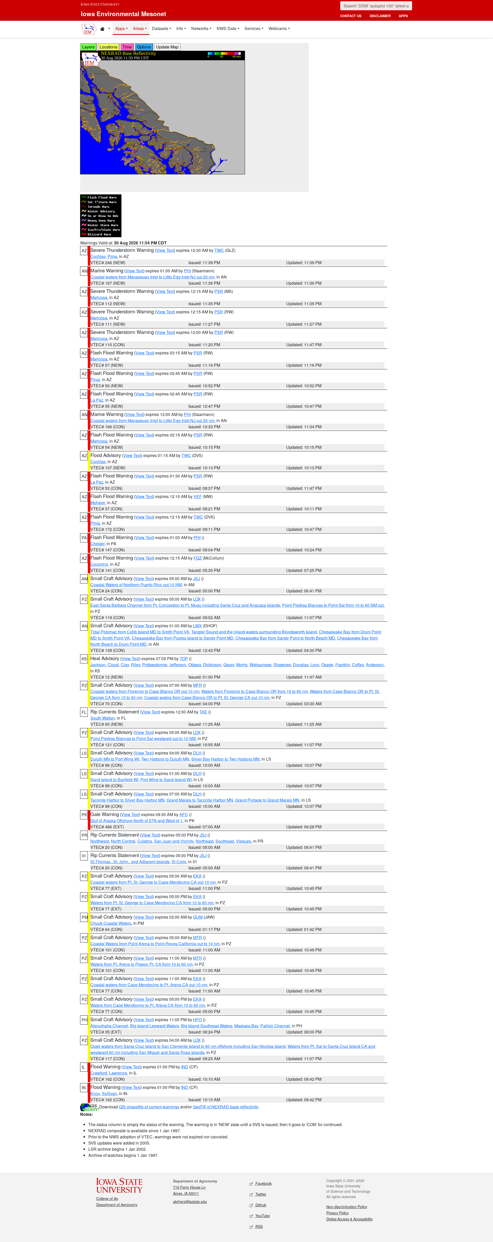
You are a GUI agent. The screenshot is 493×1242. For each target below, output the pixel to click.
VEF (198, 496)
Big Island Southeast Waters (206, 1026)
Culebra (144, 841)
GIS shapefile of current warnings (149, 1107)
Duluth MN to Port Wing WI (114, 759)
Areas (138, 28)
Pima (112, 256)
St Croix (179, 862)
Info (179, 28)
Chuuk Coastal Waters (110, 923)
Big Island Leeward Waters (154, 1026)
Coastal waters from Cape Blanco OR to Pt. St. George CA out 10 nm (206, 697)
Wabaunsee (260, 665)
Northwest (99, 841)
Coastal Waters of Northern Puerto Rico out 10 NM (136, 585)
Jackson (98, 665)
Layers (88, 47)
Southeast (224, 841)
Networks (199, 28)
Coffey (358, 665)
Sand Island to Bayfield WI (114, 779)
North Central (123, 841)
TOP (184, 658)
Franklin (342, 665)
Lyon (314, 665)
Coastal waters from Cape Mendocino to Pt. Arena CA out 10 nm (148, 985)
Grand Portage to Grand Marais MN (267, 800)
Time (127, 47)
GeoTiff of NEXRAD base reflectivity (225, 1107)
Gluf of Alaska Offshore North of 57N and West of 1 (136, 820)
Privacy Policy (337, 1212)
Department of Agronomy (116, 1204)
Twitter (260, 1194)
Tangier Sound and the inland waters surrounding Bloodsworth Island (254, 632)
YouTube (262, 1215)
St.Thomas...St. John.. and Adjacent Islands (129, 862)
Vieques (243, 841)
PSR (218, 291)
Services (252, 28)
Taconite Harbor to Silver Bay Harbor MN (127, 800)
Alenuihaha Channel (109, 1026)
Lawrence (118, 1073)
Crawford (98, 1073)
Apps (120, 28)
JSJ (196, 578)
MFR (197, 685)
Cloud (113, 665)
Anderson (375, 665)
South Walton (102, 718)
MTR (197, 937)
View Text (165, 250)
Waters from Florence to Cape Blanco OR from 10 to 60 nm (254, 691)
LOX (197, 599)
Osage (327, 665)
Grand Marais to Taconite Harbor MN (200, 800)
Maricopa (98, 297)
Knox (95, 1093)
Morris (242, 665)
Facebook (263, 1183)
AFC (183, 814)
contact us (351, 15)
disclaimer (380, 15)
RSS (258, 1226)
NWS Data (226, 28)
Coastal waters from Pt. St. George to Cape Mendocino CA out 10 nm (153, 882)
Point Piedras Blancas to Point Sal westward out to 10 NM (143, 738)
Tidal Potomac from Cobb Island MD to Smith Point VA (139, 632)
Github (260, 1204)
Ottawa (194, 665)
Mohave (97, 502)
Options (144, 47)
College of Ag (107, 1198)
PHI (187, 271)
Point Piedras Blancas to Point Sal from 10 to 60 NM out (333, 605)
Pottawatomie (154, 665)
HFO (197, 1019)
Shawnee (282, 665)
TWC (219, 250)
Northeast (204, 841)
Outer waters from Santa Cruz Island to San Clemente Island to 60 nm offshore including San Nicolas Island (188, 1046)
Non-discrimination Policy (346, 1206)
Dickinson (212, 665)
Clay (125, 665)
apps (403, 15)
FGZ (198, 558)
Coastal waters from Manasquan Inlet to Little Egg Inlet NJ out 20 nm (152, 277)
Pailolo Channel (275, 1026)
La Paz (96, 400)
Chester (97, 544)
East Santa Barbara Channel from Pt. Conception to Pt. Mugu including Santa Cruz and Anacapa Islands (185, 605)
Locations (108, 47)
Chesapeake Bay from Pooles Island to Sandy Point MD (182, 638)
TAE (203, 712)
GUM (198, 917)
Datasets (160, 28)
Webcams (278, 28)
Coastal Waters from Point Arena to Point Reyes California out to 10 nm (155, 944)
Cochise (98, 256)
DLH (197, 753)
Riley (135, 665)
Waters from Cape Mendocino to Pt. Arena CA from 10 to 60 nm (147, 1005)
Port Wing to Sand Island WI (166, 779)
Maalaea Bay (246, 1026)
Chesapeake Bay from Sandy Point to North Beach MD (285, 638)
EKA (197, 876)
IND (184, 1067)
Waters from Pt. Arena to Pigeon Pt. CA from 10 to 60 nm (141, 964)
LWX (197, 626)
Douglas (300, 665)
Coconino (99, 564)
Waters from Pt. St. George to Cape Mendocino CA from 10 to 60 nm (151, 903)
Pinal (95, 379)
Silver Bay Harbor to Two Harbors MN (225, 759)
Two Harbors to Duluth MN (165, 759)
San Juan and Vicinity (174, 841)
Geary (228, 665)
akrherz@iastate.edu (190, 1201)
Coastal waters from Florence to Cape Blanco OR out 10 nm (144, 691)
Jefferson (177, 665)
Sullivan (109, 1093)
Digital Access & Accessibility (349, 1218)
